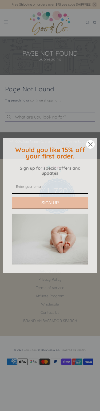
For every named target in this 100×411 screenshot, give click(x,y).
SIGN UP (50, 203)
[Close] (90, 144)
